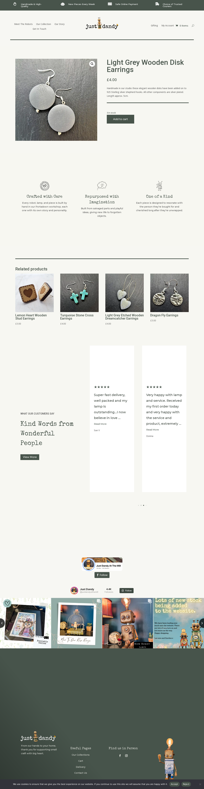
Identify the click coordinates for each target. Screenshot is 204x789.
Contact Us (80, 772)
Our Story (60, 24)
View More (30, 457)
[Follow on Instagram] (126, 755)
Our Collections (81, 754)
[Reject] (200, 784)
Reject (186, 784)
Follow (104, 575)
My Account (167, 25)
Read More (103, 429)
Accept (174, 784)
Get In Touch (39, 29)
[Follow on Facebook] (120, 755)
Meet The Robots (23, 24)
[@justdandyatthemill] (74, 590)
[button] (92, 64)
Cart (80, 760)
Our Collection (43, 24)
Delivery (80, 767)
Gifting (154, 25)
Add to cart (120, 119)
